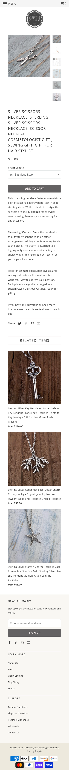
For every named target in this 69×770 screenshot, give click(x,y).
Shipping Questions (18, 713)
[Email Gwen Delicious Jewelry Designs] (29, 642)
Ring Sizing (13, 682)
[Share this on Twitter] (19, 323)
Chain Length (16, 167)
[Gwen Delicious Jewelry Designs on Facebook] (10, 642)
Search (11, 688)
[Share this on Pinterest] (32, 323)
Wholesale (13, 726)
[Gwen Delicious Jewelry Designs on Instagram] (23, 642)
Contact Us (13, 732)
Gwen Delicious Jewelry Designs (33, 747)
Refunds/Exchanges (18, 719)
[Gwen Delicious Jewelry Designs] (34, 19)
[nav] (9, 3)
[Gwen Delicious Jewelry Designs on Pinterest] (16, 642)
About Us (13, 663)
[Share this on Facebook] (25, 323)
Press (11, 669)
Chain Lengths (15, 675)
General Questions (17, 707)
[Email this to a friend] (38, 323)
